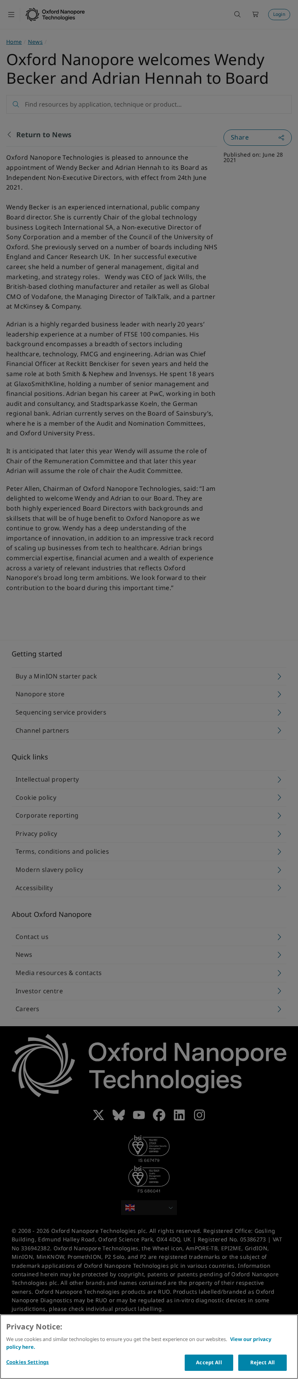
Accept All (209, 1362)
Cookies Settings (27, 1361)
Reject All (262, 1362)
